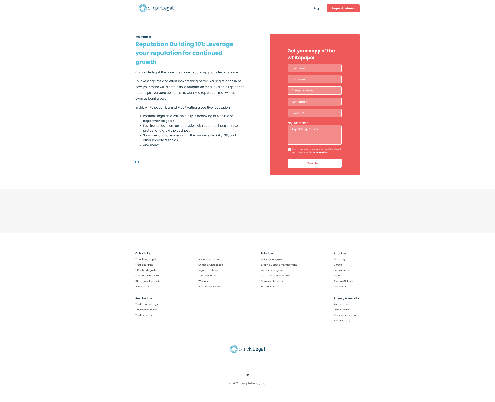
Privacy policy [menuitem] (342, 309)
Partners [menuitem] (338, 275)
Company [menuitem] (339, 259)
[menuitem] (343, 8)
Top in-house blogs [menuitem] (146, 304)
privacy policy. (320, 152)
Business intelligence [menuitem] (272, 281)
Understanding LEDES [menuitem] (147, 275)
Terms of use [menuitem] (341, 304)
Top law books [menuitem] (143, 315)
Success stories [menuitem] (207, 275)
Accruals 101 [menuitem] (142, 286)
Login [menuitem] (317, 8)
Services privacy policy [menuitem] (347, 315)
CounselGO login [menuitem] (343, 281)
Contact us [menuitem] (340, 286)
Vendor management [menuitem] (273, 270)
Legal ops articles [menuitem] (208, 270)
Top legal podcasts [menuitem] (146, 309)
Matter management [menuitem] (272, 259)
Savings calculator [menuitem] (209, 259)
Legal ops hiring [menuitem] (144, 264)
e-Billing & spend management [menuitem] (279, 264)
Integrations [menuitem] (267, 286)
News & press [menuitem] (341, 270)
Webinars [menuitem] (203, 281)
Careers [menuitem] (338, 264)
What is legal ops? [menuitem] (145, 259)
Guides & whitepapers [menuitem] (210, 264)
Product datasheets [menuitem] (209, 286)
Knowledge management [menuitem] (275, 275)
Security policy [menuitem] (342, 320)
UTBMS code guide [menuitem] (145, 270)
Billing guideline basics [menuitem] (148, 281)
